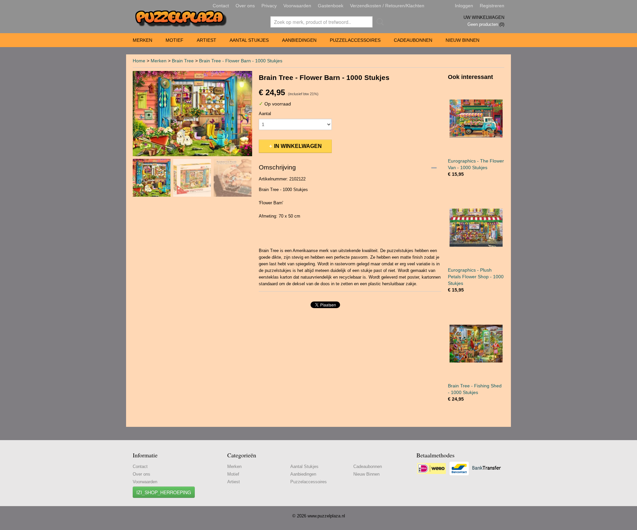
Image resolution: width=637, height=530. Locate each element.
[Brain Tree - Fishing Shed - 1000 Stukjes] (476, 343)
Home (139, 60)
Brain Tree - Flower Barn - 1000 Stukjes (240, 60)
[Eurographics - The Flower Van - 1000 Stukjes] (476, 119)
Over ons (245, 5)
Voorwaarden (297, 5)
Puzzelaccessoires (355, 40)
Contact (221, 5)
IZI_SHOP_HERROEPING (163, 492)
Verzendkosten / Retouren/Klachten (387, 5)
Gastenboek (330, 5)
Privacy (269, 5)
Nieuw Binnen (462, 40)
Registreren (492, 5)
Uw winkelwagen (483, 17)
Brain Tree (183, 60)
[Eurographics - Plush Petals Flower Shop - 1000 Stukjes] (476, 228)
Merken (142, 40)
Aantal (265, 113)
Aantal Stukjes (249, 40)
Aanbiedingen (299, 40)
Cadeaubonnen (413, 40)
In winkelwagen (298, 146)
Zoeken (379, 22)
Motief (174, 40)
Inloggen (464, 5)
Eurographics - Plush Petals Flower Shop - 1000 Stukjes (476, 276)
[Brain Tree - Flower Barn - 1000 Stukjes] (192, 113)
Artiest (206, 40)
